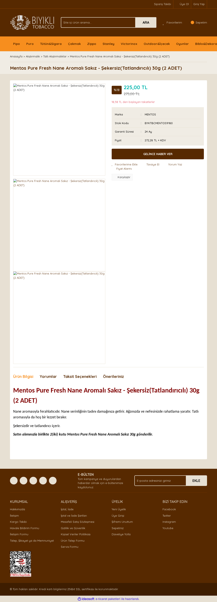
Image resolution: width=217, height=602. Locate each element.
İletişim (14, 515)
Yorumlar (48, 376)
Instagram (169, 521)
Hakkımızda (17, 509)
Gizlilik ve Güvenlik (73, 528)
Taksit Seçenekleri (80, 376)
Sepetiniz (118, 528)
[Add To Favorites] (125, 164)
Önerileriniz (113, 376)
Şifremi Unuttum (122, 521)
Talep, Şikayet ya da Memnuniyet (32, 540)
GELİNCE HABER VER (157, 154)
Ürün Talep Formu (73, 540)
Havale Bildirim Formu (24, 528)
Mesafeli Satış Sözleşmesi (77, 521)
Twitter (167, 515)
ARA (146, 22)
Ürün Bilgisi (23, 376)
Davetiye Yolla (121, 534)
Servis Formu (69, 546)
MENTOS (150, 114)
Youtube (168, 528)
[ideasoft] (86, 599)
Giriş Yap (199, 4)
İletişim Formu (19, 534)
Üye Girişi (118, 515)
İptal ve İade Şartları (74, 515)
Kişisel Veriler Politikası (75, 534)
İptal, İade (67, 509)
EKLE (196, 481)
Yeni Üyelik (119, 509)
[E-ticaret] (108, 599)
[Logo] (32, 22)
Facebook (169, 509)
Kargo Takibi (18, 521)
